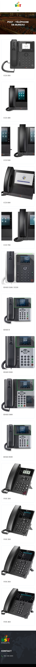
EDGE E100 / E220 (10, 287)
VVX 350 (7, 582)
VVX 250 (7, 539)
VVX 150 (7, 499)
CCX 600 (6, 203)
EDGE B (6, 330)
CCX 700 (6, 245)
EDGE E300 (8, 372)
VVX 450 (7, 622)
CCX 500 (6, 160)
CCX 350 (6, 75)
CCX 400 (6, 118)
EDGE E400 (8, 414)
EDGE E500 (8, 457)
